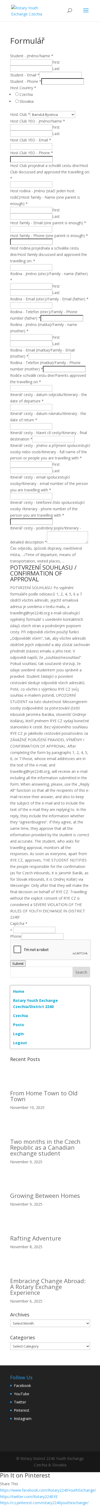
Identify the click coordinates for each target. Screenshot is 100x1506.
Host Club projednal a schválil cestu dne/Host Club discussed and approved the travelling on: (50, 172)
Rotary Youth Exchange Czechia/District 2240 (35, 1003)
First (56, 62)
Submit (17, 963)
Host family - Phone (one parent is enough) (49, 235)
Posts (18, 1024)
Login (18, 1033)
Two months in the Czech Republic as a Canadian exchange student (45, 1147)
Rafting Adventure (35, 1238)
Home (18, 991)
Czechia (26, 94)
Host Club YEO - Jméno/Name (37, 121)
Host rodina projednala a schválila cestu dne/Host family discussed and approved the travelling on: (48, 254)
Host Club (20, 114)
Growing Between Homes (45, 1195)
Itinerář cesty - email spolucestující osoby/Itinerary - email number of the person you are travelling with (49, 483)
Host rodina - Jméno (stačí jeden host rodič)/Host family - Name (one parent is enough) (45, 197)
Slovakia (26, 101)
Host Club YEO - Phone (31, 152)
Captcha (18, 923)
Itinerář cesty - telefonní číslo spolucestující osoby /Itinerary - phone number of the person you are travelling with (47, 509)
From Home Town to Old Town (44, 1096)
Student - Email (24, 74)
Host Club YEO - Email (30, 139)
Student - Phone (25, 81)
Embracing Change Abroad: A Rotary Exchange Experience (48, 1286)
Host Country (23, 87)
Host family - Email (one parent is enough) (48, 222)
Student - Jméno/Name (31, 55)
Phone (15, 936)
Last (56, 68)
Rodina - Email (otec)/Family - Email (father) (49, 298)
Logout (20, 1042)
